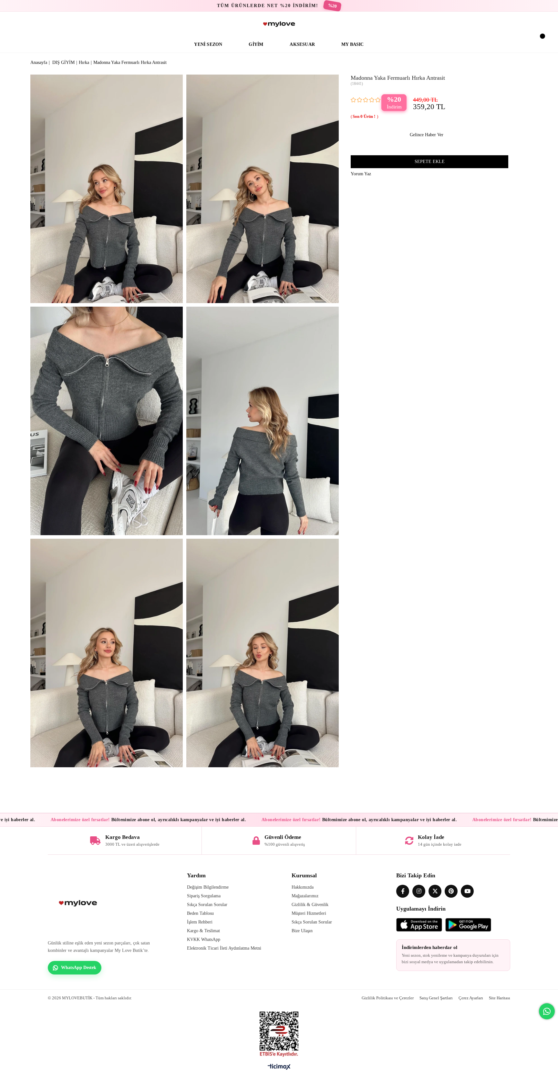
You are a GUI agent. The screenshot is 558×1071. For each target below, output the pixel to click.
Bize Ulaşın (302, 930)
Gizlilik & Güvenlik (310, 904)
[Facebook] (402, 891)
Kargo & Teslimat (203, 930)
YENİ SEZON (208, 44)
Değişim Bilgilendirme (208, 887)
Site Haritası (499, 997)
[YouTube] (467, 891)
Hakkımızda (303, 887)
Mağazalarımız (305, 895)
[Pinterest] (451, 891)
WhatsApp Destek (78, 967)
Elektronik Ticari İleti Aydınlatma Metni (224, 948)
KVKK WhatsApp (203, 939)
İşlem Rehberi (199, 922)
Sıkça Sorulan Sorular (207, 904)
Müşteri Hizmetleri (309, 913)
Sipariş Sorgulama (204, 895)
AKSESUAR (302, 44)
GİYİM (256, 44)
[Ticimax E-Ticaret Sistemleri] (279, 1068)
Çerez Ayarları (471, 997)
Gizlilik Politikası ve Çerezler (388, 997)
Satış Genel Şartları (436, 997)
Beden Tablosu (200, 913)
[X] (435, 891)
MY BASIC (352, 44)
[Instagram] (418, 891)
